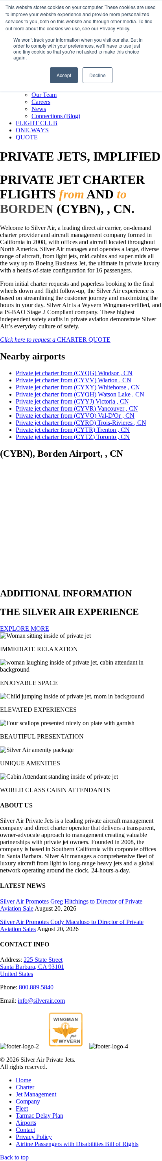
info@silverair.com (41, 1000)
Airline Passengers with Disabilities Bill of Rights (77, 1144)
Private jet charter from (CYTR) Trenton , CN (73, 429)
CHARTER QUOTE (55, 339)
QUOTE (27, 137)
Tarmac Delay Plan (39, 1115)
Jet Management (36, 1094)
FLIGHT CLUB (36, 123)
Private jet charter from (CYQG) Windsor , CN (74, 373)
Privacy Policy (34, 1136)
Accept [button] (64, 75)
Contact (25, 1129)
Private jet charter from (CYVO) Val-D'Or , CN (75, 415)
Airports (26, 1122)
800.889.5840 (36, 987)
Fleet (22, 1108)
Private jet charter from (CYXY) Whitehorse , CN (78, 387)
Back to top (14, 1157)
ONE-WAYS (32, 130)
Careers (40, 101)
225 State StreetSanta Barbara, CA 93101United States (32, 966)
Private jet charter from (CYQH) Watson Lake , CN (80, 394)
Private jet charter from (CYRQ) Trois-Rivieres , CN (81, 422)
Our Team (44, 94)
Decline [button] (97, 75)
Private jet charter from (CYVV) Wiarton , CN (73, 380)
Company (28, 1101)
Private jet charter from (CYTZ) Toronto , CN (73, 436)
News (38, 109)
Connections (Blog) (55, 116)
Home (23, 1080)
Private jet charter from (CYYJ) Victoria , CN (72, 401)
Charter (25, 1087)
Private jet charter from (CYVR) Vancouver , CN (77, 408)
